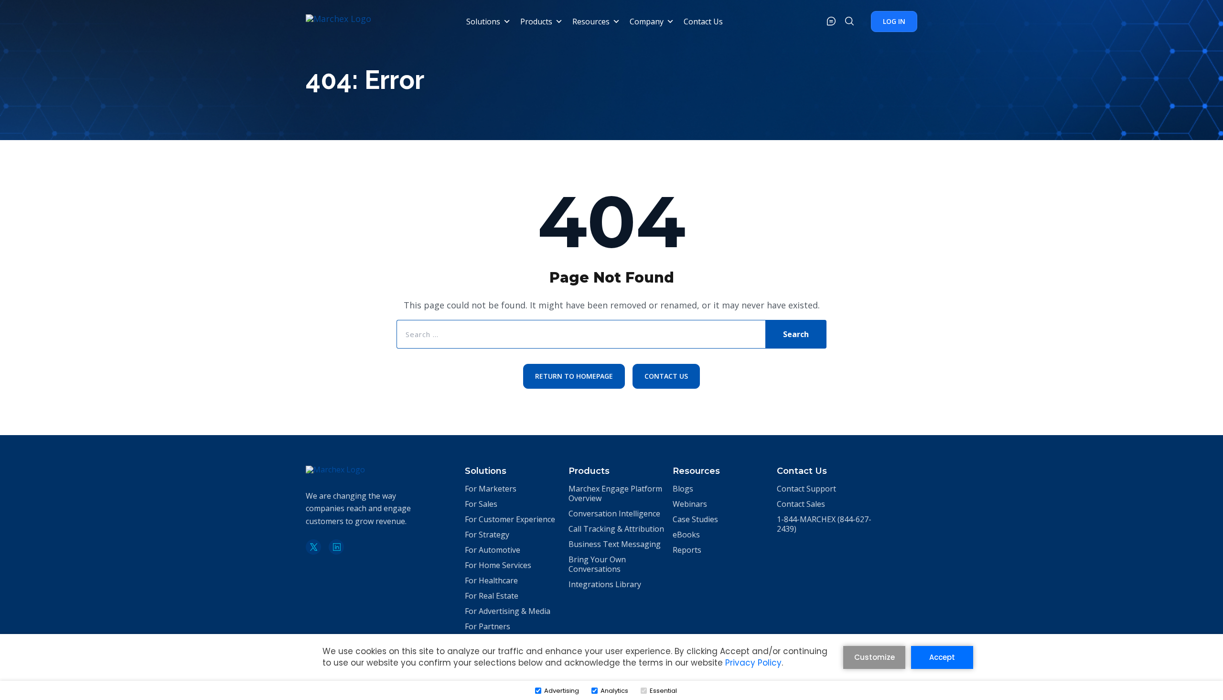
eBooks (686, 534)
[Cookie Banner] (611, 666)
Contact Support (806, 488)
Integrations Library (605, 584)
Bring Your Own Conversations (597, 564)
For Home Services (498, 565)
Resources (591, 21)
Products (536, 21)
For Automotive (492, 550)
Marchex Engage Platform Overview (615, 493)
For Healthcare (491, 580)
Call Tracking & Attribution (616, 529)
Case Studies (695, 519)
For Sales (481, 504)
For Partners (487, 626)
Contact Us (703, 21)
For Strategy (487, 534)
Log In (894, 21)
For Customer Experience (510, 519)
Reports (687, 550)
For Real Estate (491, 596)
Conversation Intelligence (614, 513)
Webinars (690, 504)
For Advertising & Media (507, 611)
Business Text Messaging (615, 544)
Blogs (683, 488)
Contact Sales (801, 504)
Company (647, 21)
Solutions (483, 21)
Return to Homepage (574, 376)
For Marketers (490, 488)
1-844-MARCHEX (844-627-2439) (824, 524)
